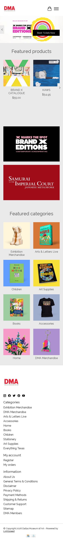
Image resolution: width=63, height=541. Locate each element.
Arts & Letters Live (46, 251)
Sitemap (8, 508)
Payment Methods (14, 495)
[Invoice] (33, 536)
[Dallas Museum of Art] (9, 8)
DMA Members (12, 513)
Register (8, 460)
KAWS (46, 90)
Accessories (46, 323)
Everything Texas (14, 448)
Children (17, 289)
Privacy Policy (12, 490)
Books (16, 323)
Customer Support (14, 504)
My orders (9, 464)
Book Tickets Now (46, 32)
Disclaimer (9, 486)
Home (16, 358)
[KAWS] (46, 73)
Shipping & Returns (15, 499)
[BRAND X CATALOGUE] (16, 73)
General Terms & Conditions (20, 481)
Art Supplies (46, 289)
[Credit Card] (28, 536)
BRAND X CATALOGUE (16, 91)
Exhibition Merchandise (17, 253)
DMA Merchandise (46, 358)
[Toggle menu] (56, 8)
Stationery (9, 439)
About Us (9, 476)
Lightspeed (9, 531)
